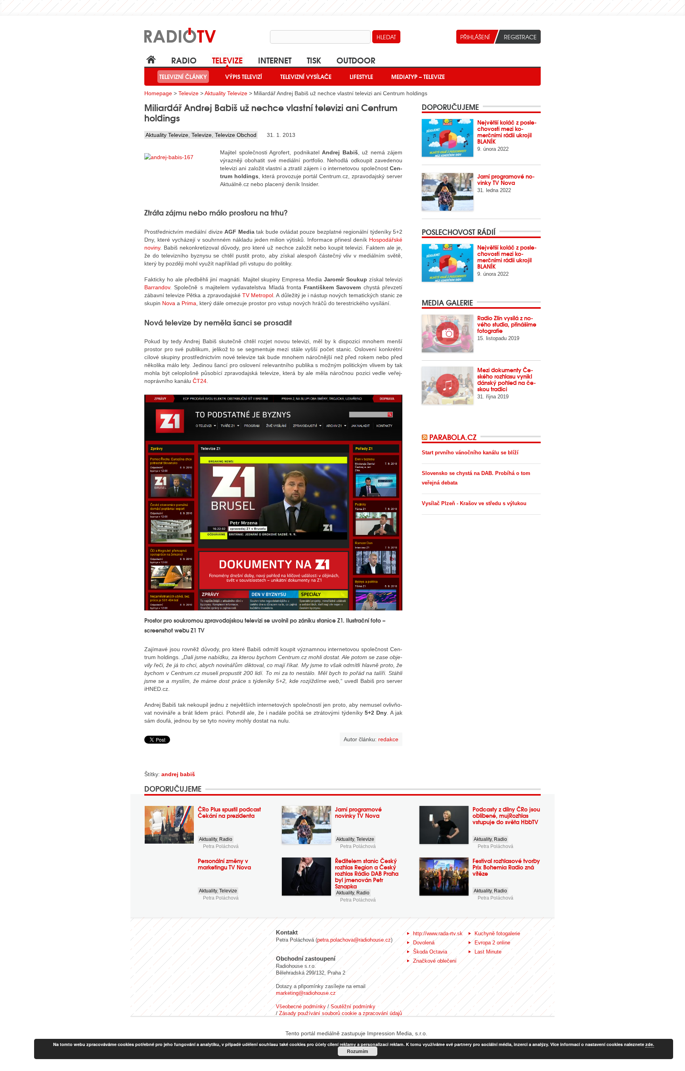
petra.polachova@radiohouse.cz (354, 940)
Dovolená (423, 943)
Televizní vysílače (305, 76)
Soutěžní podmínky (353, 1006)
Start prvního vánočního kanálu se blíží (470, 453)
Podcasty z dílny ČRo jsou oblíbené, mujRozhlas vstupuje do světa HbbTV (506, 815)
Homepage (158, 93)
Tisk (314, 60)
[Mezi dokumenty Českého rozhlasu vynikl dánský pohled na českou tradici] (447, 385)
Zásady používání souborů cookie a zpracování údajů (340, 1013)
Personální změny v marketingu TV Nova (224, 863)
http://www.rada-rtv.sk (438, 933)
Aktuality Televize (226, 93)
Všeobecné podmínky (301, 1006)
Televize (227, 60)
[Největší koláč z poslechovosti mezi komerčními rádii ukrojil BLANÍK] (447, 138)
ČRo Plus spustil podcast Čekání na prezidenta (229, 812)
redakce (388, 739)
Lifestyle (361, 76)
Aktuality (208, 839)
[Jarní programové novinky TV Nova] (447, 192)
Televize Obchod (235, 135)
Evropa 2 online (492, 943)
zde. (649, 1044)
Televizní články (183, 76)
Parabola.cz (452, 436)
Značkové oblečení (435, 961)
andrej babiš (178, 774)
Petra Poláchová (221, 846)
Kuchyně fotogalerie (497, 933)
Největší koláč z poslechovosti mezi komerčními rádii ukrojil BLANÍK (507, 132)
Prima (189, 303)
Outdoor (356, 60)
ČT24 (200, 381)
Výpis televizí (243, 76)
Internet (274, 60)
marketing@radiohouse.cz (306, 993)
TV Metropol (257, 295)
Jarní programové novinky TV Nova (506, 179)
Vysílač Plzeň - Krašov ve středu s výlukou (474, 503)
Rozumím (357, 1051)
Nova (168, 303)
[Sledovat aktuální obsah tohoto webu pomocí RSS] (425, 436)
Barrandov (157, 287)
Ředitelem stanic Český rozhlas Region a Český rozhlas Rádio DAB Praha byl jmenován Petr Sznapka (366, 873)
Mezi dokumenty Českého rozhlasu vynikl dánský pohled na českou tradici (506, 379)
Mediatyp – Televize (418, 76)
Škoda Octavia (430, 952)
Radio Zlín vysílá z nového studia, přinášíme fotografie (506, 324)
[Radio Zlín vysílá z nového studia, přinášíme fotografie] (447, 333)
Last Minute (488, 952)
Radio (184, 60)
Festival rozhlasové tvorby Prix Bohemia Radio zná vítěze (506, 867)
